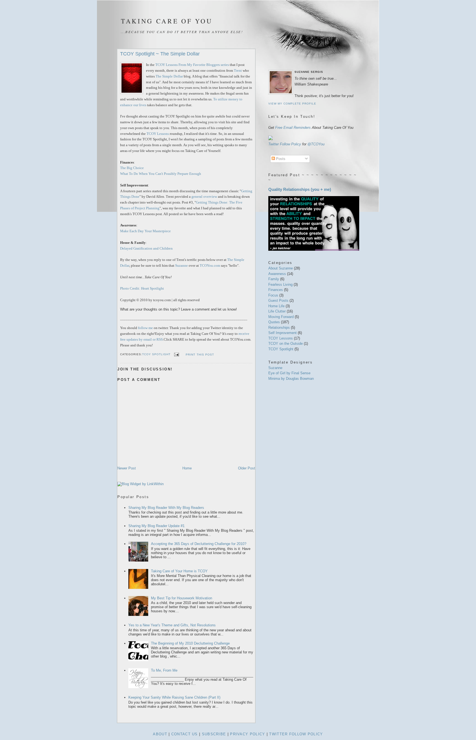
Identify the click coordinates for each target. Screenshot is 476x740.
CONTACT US (184, 734)
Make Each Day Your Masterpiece (145, 231)
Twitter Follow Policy (284, 144)
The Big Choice (132, 168)
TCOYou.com (210, 265)
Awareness (277, 274)
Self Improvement (283, 333)
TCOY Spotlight (156, 354)
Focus (273, 295)
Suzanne (181, 265)
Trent (238, 70)
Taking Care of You (166, 21)
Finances (276, 290)
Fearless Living (281, 284)
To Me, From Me (164, 670)
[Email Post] (176, 354)
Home (187, 468)
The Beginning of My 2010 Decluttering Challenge (190, 643)
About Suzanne (281, 268)
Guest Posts (279, 300)
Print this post (200, 354)
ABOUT (160, 734)
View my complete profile (292, 103)
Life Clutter (277, 311)
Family (274, 279)
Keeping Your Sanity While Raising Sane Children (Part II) (174, 697)
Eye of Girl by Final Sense (289, 373)
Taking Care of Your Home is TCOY (179, 571)
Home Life (277, 306)
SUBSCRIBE (214, 734)
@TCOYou (315, 144)
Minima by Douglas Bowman (291, 378)
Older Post (246, 468)
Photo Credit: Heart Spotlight (142, 288)
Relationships (279, 327)
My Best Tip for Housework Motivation (181, 598)
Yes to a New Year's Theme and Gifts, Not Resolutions (172, 625)
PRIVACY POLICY (247, 734)
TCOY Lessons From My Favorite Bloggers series (192, 65)
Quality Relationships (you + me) (299, 189)
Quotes (274, 322)
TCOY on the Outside (286, 343)
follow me (145, 328)
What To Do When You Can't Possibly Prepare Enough (160, 174)
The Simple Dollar (169, 76)
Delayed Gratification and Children (146, 248)
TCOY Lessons (158, 134)
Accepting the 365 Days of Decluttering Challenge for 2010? (198, 544)
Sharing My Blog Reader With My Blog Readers (166, 508)
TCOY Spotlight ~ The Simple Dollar (160, 54)
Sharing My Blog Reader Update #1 (156, 526)
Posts (280, 159)
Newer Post (126, 468)
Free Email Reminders (293, 127)
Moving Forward (281, 317)
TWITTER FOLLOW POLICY (296, 734)
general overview (204, 196)
